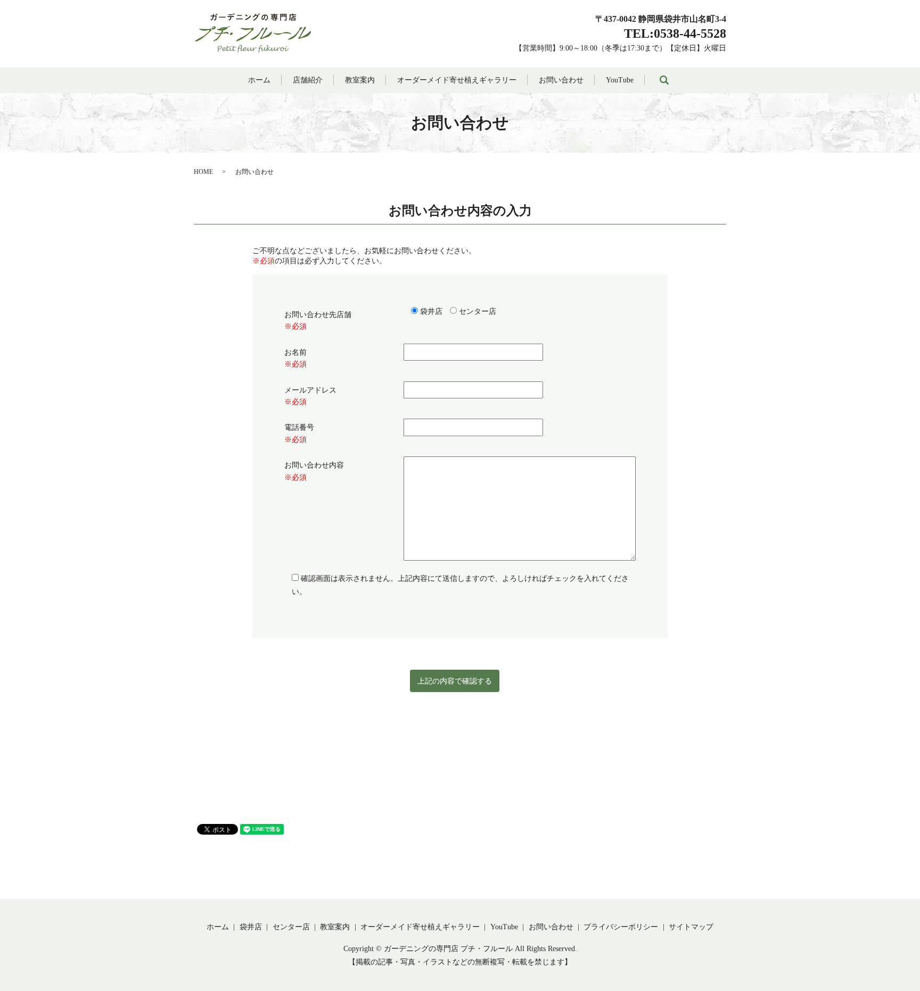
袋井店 (251, 927)
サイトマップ (691, 927)
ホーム (259, 80)
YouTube (620, 80)
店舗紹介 (308, 80)
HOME (203, 172)
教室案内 (360, 80)
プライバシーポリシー (621, 927)
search (664, 80)
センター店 (291, 927)
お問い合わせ (561, 80)
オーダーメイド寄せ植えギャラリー (456, 80)
